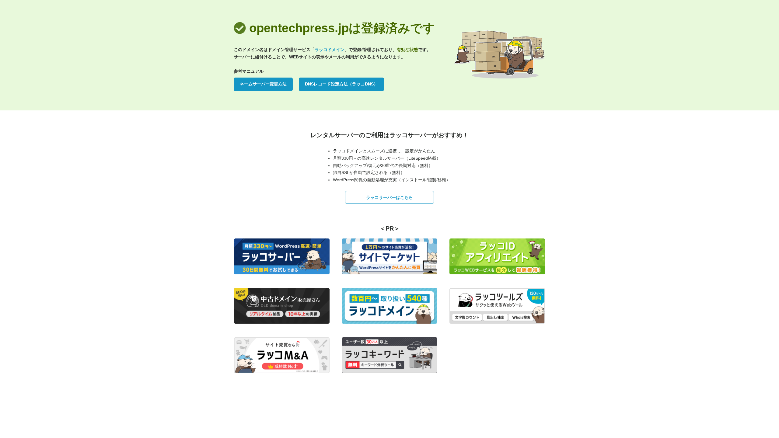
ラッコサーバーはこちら (389, 197)
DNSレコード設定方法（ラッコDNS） (341, 84)
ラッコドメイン (329, 49)
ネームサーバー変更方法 (263, 84)
